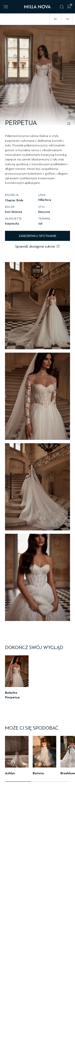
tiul (40, 223)
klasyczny (44, 212)
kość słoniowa (13, 212)
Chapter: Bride (14, 200)
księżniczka (12, 223)
